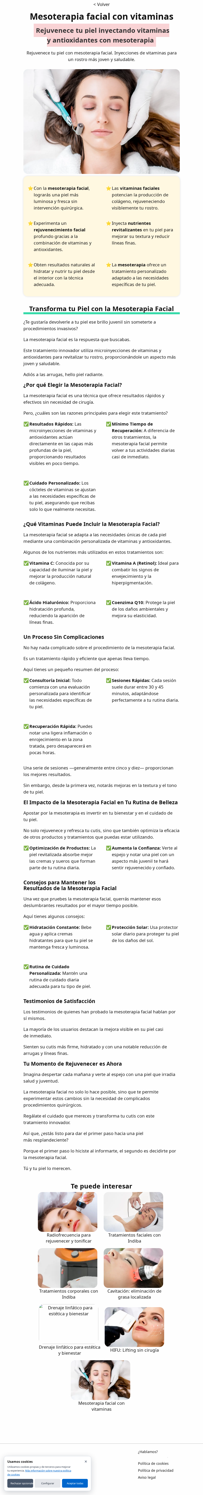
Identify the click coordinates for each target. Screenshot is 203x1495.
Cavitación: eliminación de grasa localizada (134, 1294)
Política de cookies (153, 1463)
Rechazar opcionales (22, 1483)
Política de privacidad (155, 1470)
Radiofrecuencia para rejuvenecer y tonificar (69, 1238)
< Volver (101, 4)
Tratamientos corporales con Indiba (68, 1294)
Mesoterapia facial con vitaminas (101, 1406)
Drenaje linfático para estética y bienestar (69, 1350)
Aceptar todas (75, 1483)
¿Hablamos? (148, 1451)
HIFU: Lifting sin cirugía (134, 1350)
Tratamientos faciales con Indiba (134, 1238)
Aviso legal (147, 1477)
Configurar (47, 1483)
